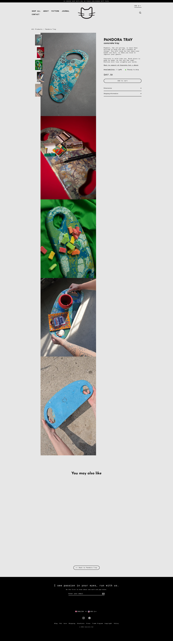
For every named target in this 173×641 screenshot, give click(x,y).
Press (88, 623)
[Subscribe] (103, 593)
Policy (116, 623)
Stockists (80, 623)
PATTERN (55, 11)
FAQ (60, 623)
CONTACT (35, 14)
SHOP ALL (36, 11)
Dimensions (108, 88)
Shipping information (111, 93)
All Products (37, 29)
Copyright (108, 623)
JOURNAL (65, 11)
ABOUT (46, 11)
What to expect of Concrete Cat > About (121, 65)
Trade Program (97, 623)
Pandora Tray (50, 29)
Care (65, 623)
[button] (81, 611)
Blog (56, 623)
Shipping (72, 623)
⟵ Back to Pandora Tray (86, 567)
